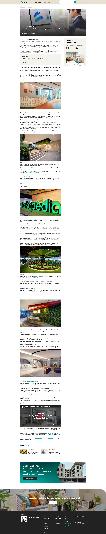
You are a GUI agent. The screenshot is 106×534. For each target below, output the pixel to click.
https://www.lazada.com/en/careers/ (30, 381)
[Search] (74, 2)
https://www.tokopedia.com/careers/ (30, 277)
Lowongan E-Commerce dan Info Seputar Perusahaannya (33, 58)
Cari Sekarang (53, 502)
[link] (76, 48)
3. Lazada (24, 62)
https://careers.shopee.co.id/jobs (32, 172)
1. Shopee (24, 59)
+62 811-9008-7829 (80, 516)
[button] (81, 2)
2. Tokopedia (25, 61)
